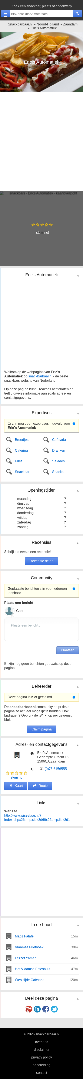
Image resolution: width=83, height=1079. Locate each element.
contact (41, 1073)
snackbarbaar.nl (40, 376)
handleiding (41, 1065)
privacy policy (41, 1057)
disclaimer (41, 1049)
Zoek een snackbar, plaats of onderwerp (41, 6)
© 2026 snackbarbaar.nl (42, 1034)
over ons (41, 1042)
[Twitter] (54, 1009)
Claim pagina (41, 729)
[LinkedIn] (37, 1009)
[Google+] (28, 1009)
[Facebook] (45, 1009)
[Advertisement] (41, 141)
